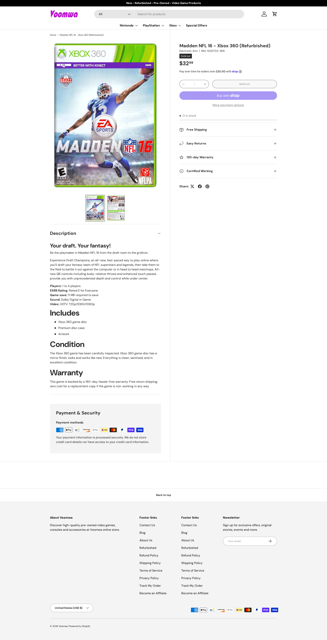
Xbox (173, 25)
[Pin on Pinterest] (207, 186)
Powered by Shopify (79, 626)
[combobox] (169, 14)
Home (53, 34)
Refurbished (147, 548)
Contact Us (147, 525)
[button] (275, 14)
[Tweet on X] (192, 186)
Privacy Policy (149, 578)
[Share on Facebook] (200, 186)
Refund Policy (148, 555)
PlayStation (151, 25)
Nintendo (127, 25)
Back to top (163, 495)
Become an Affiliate (153, 593)
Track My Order (150, 586)
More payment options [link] (228, 105)
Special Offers (196, 25)
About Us (145, 540)
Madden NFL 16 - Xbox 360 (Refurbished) (82, 34)
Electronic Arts (188, 51)
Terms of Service (150, 571)
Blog (142, 533)
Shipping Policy (150, 563)
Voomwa (63, 626)
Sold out (244, 84)
